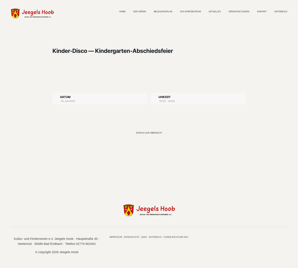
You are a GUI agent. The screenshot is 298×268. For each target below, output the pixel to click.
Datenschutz (131, 237)
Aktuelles (215, 11)
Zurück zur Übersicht (149, 133)
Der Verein (139, 11)
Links (144, 237)
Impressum (116, 237)
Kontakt (262, 11)
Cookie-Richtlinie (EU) (175, 237)
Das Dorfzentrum (190, 11)
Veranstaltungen (239, 11)
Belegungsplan (163, 11)
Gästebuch (280, 11)
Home (122, 11)
